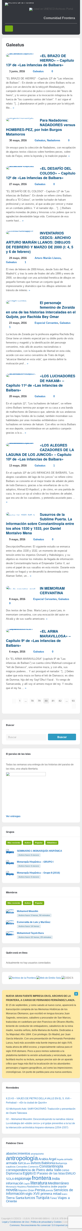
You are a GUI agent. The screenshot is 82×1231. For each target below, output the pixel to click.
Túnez (53, 1198)
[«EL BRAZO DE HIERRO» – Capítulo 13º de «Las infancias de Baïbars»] (21, 53)
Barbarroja (61, 1163)
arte (28, 1163)
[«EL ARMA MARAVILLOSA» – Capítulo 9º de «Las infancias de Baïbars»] (21, 629)
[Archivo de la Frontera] (19, 2)
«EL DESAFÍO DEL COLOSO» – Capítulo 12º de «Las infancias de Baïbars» (40, 173)
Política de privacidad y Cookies (46, 1222)
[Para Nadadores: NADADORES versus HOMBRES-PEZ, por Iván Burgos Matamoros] (20, 118)
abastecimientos (18, 1153)
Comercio (33, 1166)
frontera (41, 1178)
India (56, 1179)
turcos (30, 1198)
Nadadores (53, 140)
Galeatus (38, 71)
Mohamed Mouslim (27, 911)
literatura (38, 1182)
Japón (27, 1183)
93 (73, 700)
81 (53, 700)
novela (12, 1190)
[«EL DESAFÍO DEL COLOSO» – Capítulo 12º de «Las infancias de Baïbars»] (21, 166)
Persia (40, 1190)
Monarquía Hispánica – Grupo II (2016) (38, 872)
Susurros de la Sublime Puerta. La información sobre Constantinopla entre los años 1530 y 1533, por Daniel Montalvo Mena (40, 524)
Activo (27, 843)
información (14, 1183)
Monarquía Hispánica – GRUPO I (35, 861)
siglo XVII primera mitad (43, 1194)
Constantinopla (51, 1166)
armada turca (16, 1163)
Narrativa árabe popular (53, 1186)
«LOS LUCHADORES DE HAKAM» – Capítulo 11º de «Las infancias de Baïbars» (40, 382)
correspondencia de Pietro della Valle (33, 1170)
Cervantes (21, 1166)
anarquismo (37, 1153)
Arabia (43, 1159)
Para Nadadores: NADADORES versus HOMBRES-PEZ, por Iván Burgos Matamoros (40, 127)
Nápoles (22, 1190)
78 (32, 700)
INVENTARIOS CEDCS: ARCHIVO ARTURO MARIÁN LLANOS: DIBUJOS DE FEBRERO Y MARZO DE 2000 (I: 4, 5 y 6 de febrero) (39, 242)
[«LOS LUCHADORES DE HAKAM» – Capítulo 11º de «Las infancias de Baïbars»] (21, 373)
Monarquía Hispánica (16, 1186)
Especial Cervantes (46, 323)
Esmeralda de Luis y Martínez (33, 922)
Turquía (42, 1197)
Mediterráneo (58, 1183)
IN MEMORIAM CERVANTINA (52, 590)
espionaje (23, 1178)
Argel (52, 1159)
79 (39, 700)
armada (68, 1159)
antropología (22, 1158)
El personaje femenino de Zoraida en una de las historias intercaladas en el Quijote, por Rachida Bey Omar (41, 309)
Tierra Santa (15, 1198)
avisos (36, 1163)
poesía (49, 1190)
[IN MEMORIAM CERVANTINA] (21, 589)
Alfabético (52, 843)
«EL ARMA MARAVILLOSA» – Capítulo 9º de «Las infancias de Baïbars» (38, 638)
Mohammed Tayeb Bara (30, 933)
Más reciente (14, 843)
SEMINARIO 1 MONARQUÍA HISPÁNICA (39, 851)
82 (60, 700)
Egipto (28, 1173)
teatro (64, 1194)
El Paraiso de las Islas (49, 1173)
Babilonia (48, 1163)
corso (65, 1170)
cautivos (11, 1166)
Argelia (60, 1159)
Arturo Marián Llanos (48, 258)
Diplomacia (14, 1173)
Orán (31, 1190)
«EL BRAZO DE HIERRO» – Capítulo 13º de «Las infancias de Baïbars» (40, 60)
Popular (39, 843)
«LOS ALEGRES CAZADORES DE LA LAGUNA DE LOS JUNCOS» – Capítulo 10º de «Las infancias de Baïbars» (40, 452)
